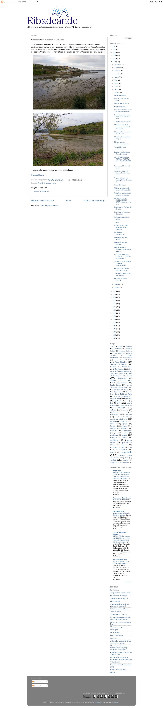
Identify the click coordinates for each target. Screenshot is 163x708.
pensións (125, 433)
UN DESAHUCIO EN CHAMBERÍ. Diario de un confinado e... (122, 256)
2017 (114, 301)
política (114, 440)
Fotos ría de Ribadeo (44, 183)
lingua (125, 426)
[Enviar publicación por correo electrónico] (68, 180)
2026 (114, 46)
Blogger (116, 702)
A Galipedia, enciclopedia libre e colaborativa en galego (120, 642)
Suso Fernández (115, 392)
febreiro (117, 284)
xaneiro (117, 287)
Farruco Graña (127, 358)
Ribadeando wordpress (117, 627)
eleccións (129, 414)
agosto (117, 77)
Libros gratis (114, 630)
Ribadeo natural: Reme (121, 103)
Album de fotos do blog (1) (119, 598)
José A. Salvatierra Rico (117, 373)
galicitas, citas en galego (118, 669)
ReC (130, 387)
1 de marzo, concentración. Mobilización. (122, 274)
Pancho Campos (115, 385)
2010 (114, 322)
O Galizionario (115, 662)
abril (116, 89)
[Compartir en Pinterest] (81, 180)
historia (113, 426)
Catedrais (129, 346)
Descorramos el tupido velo (122, 498)
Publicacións (38, 682)
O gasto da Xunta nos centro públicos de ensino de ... (123, 180)
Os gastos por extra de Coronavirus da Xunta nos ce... (122, 173)
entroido (112, 419)
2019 (114, 294)
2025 (114, 49)
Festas (130, 360)
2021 (114, 62)
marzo (117, 92)
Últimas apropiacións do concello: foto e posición (122, 189)
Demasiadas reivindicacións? (120, 233)
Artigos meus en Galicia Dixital (120, 593)
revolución (113, 447)
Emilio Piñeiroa (119, 353)
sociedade (127, 452)
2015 (114, 307)
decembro (118, 64)
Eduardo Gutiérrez (126, 351)
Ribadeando (117, 471)
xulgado (125, 460)
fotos (112, 424)
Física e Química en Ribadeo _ (119, 533)
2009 (114, 326)
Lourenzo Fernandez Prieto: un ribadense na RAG (123, 110)
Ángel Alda (113, 462)
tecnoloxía (121, 455)
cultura (113, 410)
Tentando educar (118, 511)
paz (115, 433)
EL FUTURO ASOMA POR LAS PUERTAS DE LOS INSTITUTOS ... (122, 160)
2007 (114, 332)
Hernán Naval (127, 367)
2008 (114, 329)
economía (114, 412)
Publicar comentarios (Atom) (50, 205)
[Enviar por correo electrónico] (73, 180)
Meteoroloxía (122, 378)
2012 (114, 316)
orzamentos (113, 430)
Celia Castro (117, 348)
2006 (114, 335)
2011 (114, 319)
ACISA (119, 346)
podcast (125, 437)
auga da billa (117, 401)
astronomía (128, 398)
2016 (114, 304)
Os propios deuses (120, 185)
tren (126, 458)
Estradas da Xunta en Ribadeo (121, 243)
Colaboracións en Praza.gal (118, 596)
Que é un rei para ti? (120, 106)
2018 (114, 297)
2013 (114, 313)
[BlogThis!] (75, 180)
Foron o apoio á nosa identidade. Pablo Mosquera (121, 227)
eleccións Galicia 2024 (122, 417)
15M (111, 346)
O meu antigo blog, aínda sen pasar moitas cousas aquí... (119, 605)
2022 (114, 59)
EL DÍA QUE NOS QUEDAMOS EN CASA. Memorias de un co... (122, 201)
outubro (117, 71)
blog (119, 403)
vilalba (113, 460)
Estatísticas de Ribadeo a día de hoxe (122, 213)
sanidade (113, 452)
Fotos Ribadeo (121, 362)
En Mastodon (114, 590)
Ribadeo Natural (37, 175)
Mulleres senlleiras (120, 95)
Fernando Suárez (119, 360)
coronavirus (120, 407)
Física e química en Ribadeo (119, 609)
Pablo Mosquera (121, 383)
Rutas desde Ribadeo (120, 559)
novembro (118, 68)
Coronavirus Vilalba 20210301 (120, 279)
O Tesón (128, 380)
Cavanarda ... (114, 638)
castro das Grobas (126, 405)
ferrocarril (113, 421)
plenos (124, 435)
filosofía (123, 421)
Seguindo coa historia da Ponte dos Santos (122, 153)
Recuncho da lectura (121, 389)
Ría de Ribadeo (115, 632)
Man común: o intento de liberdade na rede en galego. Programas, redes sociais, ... (119, 648)
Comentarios (38, 686)
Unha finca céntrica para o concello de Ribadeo (122, 194)
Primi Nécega (122, 387)
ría (131, 447)
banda (127, 401)
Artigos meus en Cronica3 (118, 614)
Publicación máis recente (42, 200)
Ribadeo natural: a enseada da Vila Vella (122, 133)
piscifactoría (114, 435)
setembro (118, 74)
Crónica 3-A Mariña (116, 635)
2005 (114, 338)
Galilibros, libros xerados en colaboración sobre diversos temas (121, 658)
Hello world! (117, 500)
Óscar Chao (125, 462)
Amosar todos (128, 582)
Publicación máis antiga (94, 200)
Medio (54, 183)
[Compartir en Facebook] (79, 180)
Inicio (68, 200)
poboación (113, 437)
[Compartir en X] (77, 180)
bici (111, 403)
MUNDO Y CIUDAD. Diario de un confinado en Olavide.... (122, 127)
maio (116, 86)
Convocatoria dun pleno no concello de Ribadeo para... (122, 117)
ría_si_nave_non (121, 449)
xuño (116, 83)
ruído (122, 447)
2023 (114, 55)
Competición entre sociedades (120, 148)
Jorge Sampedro (125, 371)
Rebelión (113, 672)
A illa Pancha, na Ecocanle (122, 122)
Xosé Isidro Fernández (121, 396)
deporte (125, 410)
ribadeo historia (115, 601)
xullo (116, 80)
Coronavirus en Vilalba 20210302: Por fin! (121, 269)
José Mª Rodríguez (121, 374)
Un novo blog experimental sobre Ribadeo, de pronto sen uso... (120, 618)
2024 (114, 52)
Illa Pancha (119, 369)
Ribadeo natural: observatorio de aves (121, 143)
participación (128, 430)
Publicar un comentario (41, 191)
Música (113, 380)
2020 (114, 291)
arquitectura (115, 398)
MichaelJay (98, 702)
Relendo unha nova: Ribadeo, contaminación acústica (122, 249)
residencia (124, 445)
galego (125, 424)
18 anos (116, 222)
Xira (127, 392)
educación (114, 414)
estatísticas (123, 419)
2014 (114, 310)
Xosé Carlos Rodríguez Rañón (121, 394)
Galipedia (113, 367)
